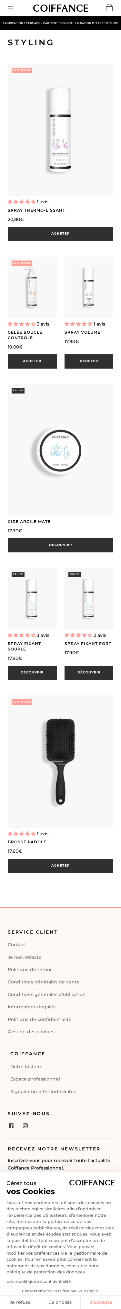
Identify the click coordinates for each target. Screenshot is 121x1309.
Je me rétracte (25, 957)
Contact (17, 945)
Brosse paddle (27, 841)
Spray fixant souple (24, 646)
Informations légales (31, 1007)
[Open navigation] (15, 8)
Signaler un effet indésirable (43, 1091)
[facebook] (11, 1126)
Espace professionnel (35, 1079)
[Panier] (109, 9)
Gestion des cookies (31, 1032)
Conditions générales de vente (44, 982)
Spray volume (82, 332)
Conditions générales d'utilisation (47, 994)
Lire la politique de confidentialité (38, 1281)
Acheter (60, 233)
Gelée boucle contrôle (25, 335)
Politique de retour (30, 969)
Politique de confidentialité (40, 1019)
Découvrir (60, 545)
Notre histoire (26, 1067)
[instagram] (25, 1126)
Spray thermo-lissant (36, 210)
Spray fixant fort (88, 643)
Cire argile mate (29, 521)
